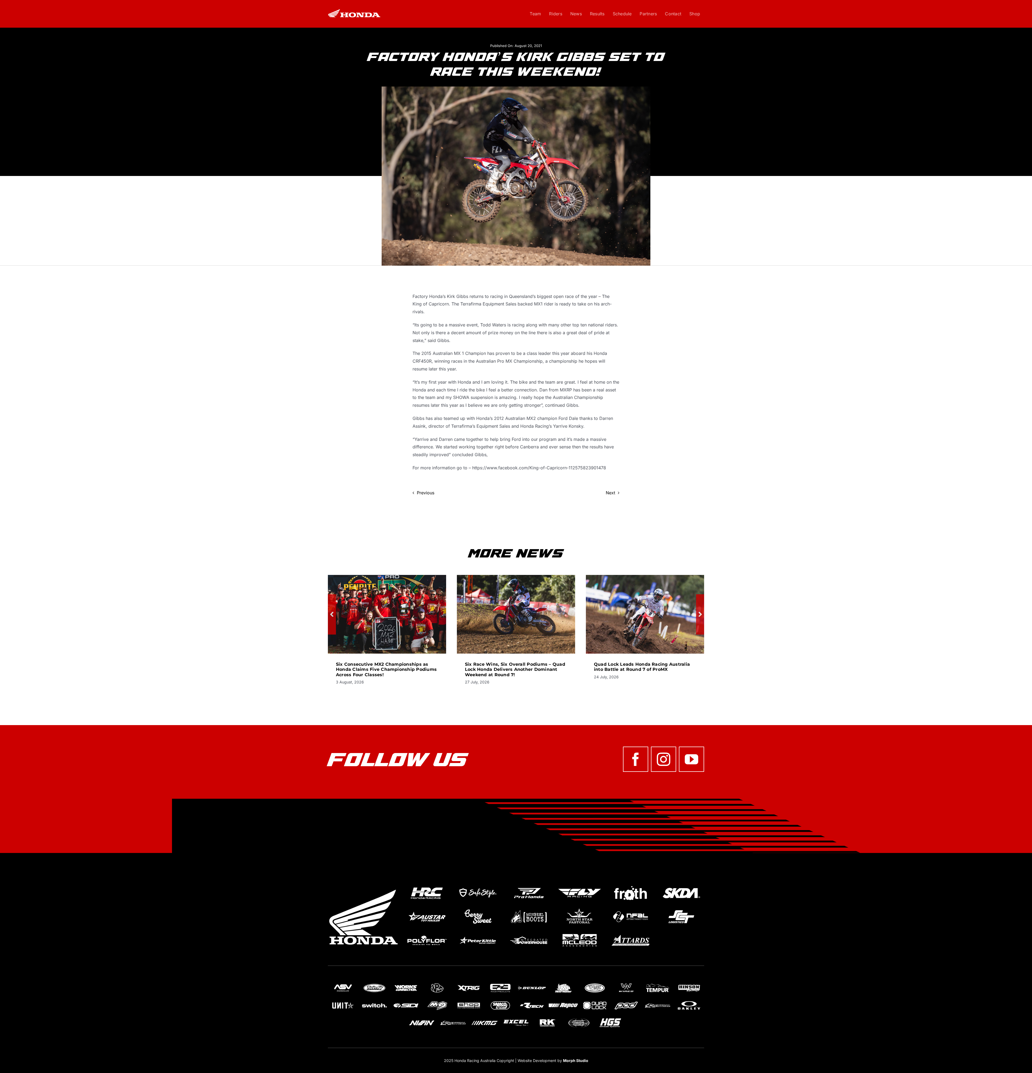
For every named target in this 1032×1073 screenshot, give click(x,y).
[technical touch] (579, 1019)
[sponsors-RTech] (532, 1001)
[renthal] (658, 1001)
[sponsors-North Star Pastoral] (579, 909)
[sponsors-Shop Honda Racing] (469, 1001)
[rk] (547, 1019)
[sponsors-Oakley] (689, 1001)
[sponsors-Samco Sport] (500, 1001)
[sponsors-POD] (626, 1001)
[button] (332, 614)
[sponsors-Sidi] (406, 1001)
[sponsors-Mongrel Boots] (528, 909)
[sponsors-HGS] (610, 1019)
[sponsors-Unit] (343, 1001)
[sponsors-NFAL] (630, 909)
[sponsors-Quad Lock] (595, 1001)
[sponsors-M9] (437, 1001)
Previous (425, 492)
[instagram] (663, 759)
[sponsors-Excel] (516, 1019)
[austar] (427, 909)
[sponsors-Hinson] (689, 984)
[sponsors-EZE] (500, 984)
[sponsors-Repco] (563, 1001)
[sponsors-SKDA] (681, 886)
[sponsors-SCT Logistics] (681, 909)
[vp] (437, 984)
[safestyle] (477, 886)
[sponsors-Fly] (579, 886)
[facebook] (635, 759)
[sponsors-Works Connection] (406, 984)
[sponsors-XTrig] (469, 984)
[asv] (343, 984)
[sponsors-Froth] (630, 886)
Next (610, 492)
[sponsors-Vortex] (595, 984)
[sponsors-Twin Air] (374, 984)
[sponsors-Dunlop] (532, 984)
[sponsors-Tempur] (658, 984)
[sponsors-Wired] (626, 984)
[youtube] (691, 759)
